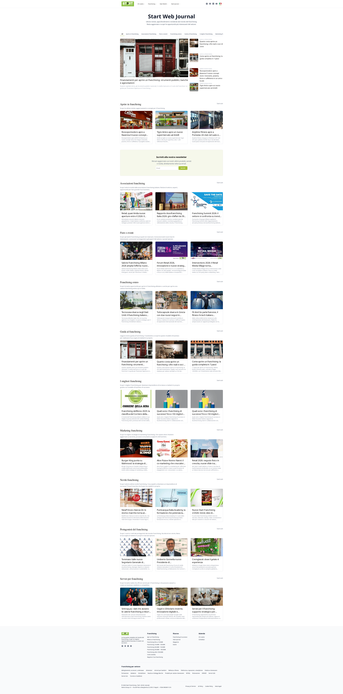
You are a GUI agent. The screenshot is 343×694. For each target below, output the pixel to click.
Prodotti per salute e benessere (174, 673)
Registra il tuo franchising (155, 657)
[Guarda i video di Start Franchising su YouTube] (216, 4)
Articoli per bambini (160, 670)
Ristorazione (196, 673)
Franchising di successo (180, 637)
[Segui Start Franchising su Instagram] (207, 4)
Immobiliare (142, 673)
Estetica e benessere (211, 670)
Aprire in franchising (132, 34)
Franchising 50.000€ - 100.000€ (156, 649)
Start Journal (175, 4)
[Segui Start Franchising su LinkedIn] (213, 4)
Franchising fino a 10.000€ (155, 642)
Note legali (218, 686)
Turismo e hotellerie (136, 676)
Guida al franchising (191, 34)
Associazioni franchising (148, 34)
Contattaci (202, 639)
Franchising (151, 4)
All (122, 34)
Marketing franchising (222, 34)
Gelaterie (133, 673)
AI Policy (200, 686)
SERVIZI (204, 673)
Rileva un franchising (153, 639)
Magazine (176, 642)
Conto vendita (151, 654)
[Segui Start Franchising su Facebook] (210, 4)
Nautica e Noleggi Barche (155, 673)
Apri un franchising (153, 637)
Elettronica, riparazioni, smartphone (192, 670)
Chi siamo (140, 4)
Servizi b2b (212, 673)
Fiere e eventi (163, 34)
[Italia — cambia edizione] (220, 4)
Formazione (124, 673)
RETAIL (188, 673)
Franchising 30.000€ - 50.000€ (156, 647)
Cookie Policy (209, 686)
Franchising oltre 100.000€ (155, 652)
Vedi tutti (220, 104)
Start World (163, 4)
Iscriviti (183, 168)
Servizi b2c (124, 676)
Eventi (175, 644)
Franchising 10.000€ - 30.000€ (156, 644)
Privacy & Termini (191, 686)
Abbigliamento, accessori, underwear (132, 670)
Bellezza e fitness (174, 670)
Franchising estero (176, 34)
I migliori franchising (206, 34)
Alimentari (149, 670)
